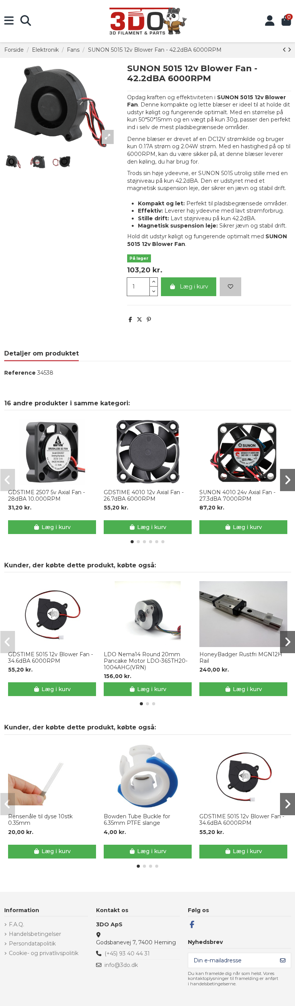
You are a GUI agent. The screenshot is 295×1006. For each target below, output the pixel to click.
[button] (132, 541)
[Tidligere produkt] (285, 49)
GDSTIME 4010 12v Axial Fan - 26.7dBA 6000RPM (144, 495)
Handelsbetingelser (35, 934)
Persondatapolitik (32, 943)
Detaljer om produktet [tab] (41, 353)
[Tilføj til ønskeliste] (230, 286)
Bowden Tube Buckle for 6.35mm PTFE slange (137, 819)
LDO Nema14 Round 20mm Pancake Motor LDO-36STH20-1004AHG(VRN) (145, 660)
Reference (20, 372)
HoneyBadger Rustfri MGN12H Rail (240, 657)
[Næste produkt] (289, 49)
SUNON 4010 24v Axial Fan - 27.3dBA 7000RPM (237, 495)
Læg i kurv (194, 286)
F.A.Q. (16, 924)
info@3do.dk (121, 965)
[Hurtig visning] (57, 482)
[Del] (130, 319)
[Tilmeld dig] (283, 960)
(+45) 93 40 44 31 (127, 953)
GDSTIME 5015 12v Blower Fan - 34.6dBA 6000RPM (50, 657)
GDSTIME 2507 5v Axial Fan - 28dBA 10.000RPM (46, 495)
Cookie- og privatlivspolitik (43, 953)
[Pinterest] (149, 319)
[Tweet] (139, 319)
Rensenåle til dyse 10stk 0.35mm (40, 819)
